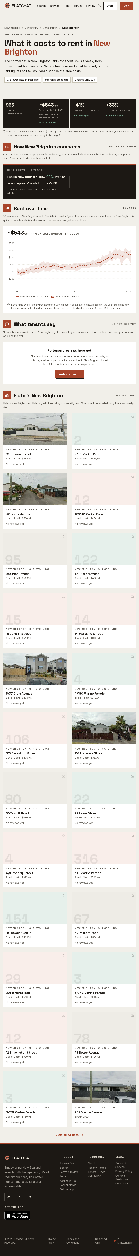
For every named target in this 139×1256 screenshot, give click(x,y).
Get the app (67, 1189)
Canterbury (31, 27)
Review (90, 5)
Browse (55, 5)
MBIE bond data (26, 131)
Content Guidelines (121, 1177)
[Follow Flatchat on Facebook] (19, 1197)
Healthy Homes (97, 1167)
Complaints (122, 1183)
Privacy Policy (123, 1171)
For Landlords (68, 1184)
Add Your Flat (68, 1180)
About (91, 1163)
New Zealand (12, 27)
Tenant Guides (96, 1171)
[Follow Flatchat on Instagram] (30, 1197)
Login (110, 5)
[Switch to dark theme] (99, 6)
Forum (78, 5)
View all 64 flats (67, 1135)
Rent (67, 5)
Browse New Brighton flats (24, 79)
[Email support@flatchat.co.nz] (8, 1197)
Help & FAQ (94, 1176)
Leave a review (69, 1171)
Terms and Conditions (72, 1240)
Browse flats (67, 1163)
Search (41, 5)
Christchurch (50, 27)
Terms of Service (120, 1165)
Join (126, 5)
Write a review (67, 374)
